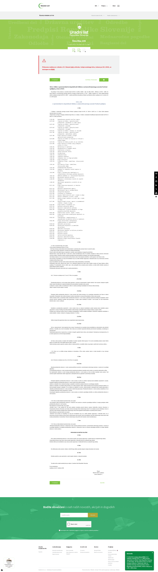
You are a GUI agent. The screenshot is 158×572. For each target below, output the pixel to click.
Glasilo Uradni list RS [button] (97, 15)
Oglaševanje (110, 557)
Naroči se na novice (98, 552)
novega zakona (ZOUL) (140, 557)
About (115, 550)
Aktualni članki (97, 550)
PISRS (53, 69)
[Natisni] (103, 80)
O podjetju (110, 550)
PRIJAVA (92, 515)
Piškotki (92, 569)
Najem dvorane (55, 554)
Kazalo (55, 80)
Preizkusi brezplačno (84, 552)
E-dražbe (110, 565)
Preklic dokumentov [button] (112, 15)
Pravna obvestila (86, 569)
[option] (79, 41)
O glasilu (40, 551)
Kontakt (110, 552)
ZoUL (72, 67)
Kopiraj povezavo (91, 80)
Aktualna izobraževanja (57, 550)
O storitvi (82, 550)
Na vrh (102, 483)
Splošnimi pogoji (73, 530)
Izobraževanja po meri (57, 552)
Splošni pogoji (111, 559)
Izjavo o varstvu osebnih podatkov (89, 530)
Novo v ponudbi (69, 550)
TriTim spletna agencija (104, 569)
